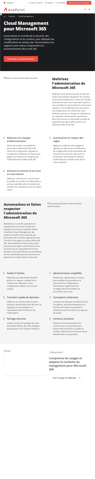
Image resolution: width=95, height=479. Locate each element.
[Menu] (89, 9)
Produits (12, 16)
